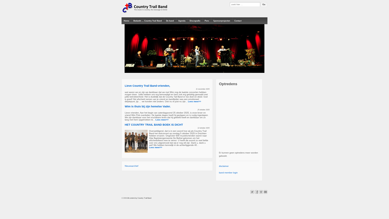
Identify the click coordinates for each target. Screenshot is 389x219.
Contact (237, 21)
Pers (207, 21)
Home (126, 21)
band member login (228, 172)
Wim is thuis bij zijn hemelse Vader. (148, 106)
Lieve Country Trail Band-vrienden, (147, 85)
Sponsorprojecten (221, 21)
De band (170, 21)
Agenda (181, 21)
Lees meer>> (194, 101)
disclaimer (224, 166)
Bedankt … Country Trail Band (147, 21)
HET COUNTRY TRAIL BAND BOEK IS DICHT (154, 124)
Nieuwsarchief (131, 166)
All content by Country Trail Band (139, 198)
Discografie (195, 21)
